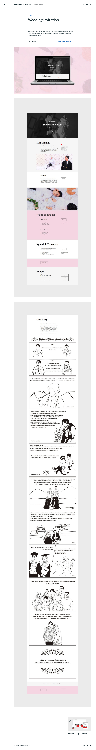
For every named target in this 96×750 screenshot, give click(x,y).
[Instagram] (83, 4)
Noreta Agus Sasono (22, 4)
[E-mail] (90, 4)
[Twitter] (87, 4)
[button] (4, 375)
